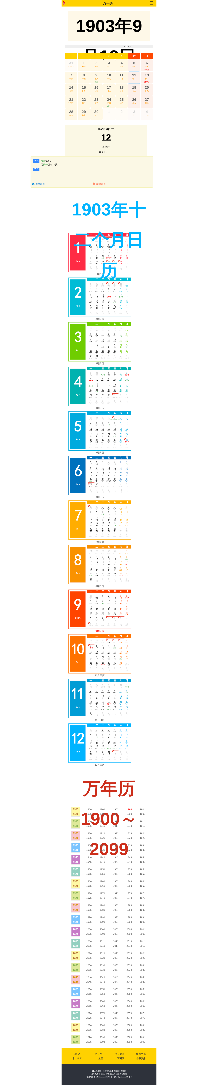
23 (96, 99)
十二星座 (98, 1058)
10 (109, 75)
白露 (96, 82)
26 (134, 99)
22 (84, 99)
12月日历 (100, 765)
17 (109, 87)
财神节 (146, 82)
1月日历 (100, 274)
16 (96, 87)
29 (84, 112)
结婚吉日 (101, 183)
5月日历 (100, 452)
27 (147, 99)
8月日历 (100, 586)
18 (122, 87)
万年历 (108, 3)
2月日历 (100, 319)
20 (147, 87)
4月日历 (100, 408)
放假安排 (141, 1058)
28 (71, 112)
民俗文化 (141, 1054)
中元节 (146, 70)
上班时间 (119, 1058)
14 (71, 87)
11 (122, 75)
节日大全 (119, 1054)
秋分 (109, 106)
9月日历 (100, 631)
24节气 (98, 1054)
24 (109, 99)
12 (134, 75)
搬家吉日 (40, 183)
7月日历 (100, 542)
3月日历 (100, 363)
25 (122, 99)
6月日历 (100, 497)
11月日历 (99, 720)
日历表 (77, 1054)
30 (96, 112)
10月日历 (100, 675)
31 (71, 63)
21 (71, 99)
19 (134, 87)
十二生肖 (77, 1058)
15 (84, 87)
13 (147, 75)
